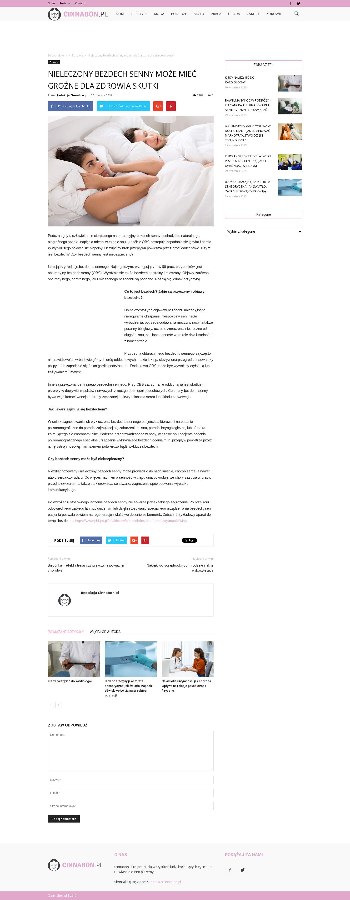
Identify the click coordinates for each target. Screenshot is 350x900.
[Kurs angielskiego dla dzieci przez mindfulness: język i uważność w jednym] (290, 162)
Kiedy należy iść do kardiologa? (70, 681)
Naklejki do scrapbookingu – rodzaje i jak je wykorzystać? (180, 568)
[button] (296, 14)
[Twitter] (298, 3)
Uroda (234, 13)
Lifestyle (139, 13)
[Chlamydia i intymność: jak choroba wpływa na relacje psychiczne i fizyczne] (188, 659)
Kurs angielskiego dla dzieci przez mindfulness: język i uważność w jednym (248, 161)
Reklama (65, 3)
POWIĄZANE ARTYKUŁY (66, 632)
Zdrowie (274, 13)
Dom (120, 13)
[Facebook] (290, 3)
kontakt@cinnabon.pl (165, 882)
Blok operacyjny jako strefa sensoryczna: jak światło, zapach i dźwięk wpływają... (247, 186)
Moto (199, 13)
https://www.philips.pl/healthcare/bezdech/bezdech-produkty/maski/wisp (131, 521)
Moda (159, 13)
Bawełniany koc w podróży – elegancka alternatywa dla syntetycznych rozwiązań (248, 105)
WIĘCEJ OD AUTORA (105, 632)
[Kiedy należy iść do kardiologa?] (74, 659)
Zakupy (253, 13)
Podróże (179, 13)
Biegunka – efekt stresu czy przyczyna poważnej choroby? (86, 568)
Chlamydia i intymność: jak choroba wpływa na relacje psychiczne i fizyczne (186, 685)
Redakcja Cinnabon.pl (71, 95)
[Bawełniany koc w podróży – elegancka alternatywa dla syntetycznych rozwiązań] (290, 106)
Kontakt (80, 3)
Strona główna (57, 55)
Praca (216, 13)
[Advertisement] (175, 37)
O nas (51, 3)
